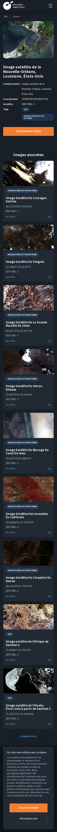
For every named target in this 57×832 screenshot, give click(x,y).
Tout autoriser (28, 807)
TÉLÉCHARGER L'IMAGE (28, 131)
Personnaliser (28, 818)
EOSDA (13, 5)
